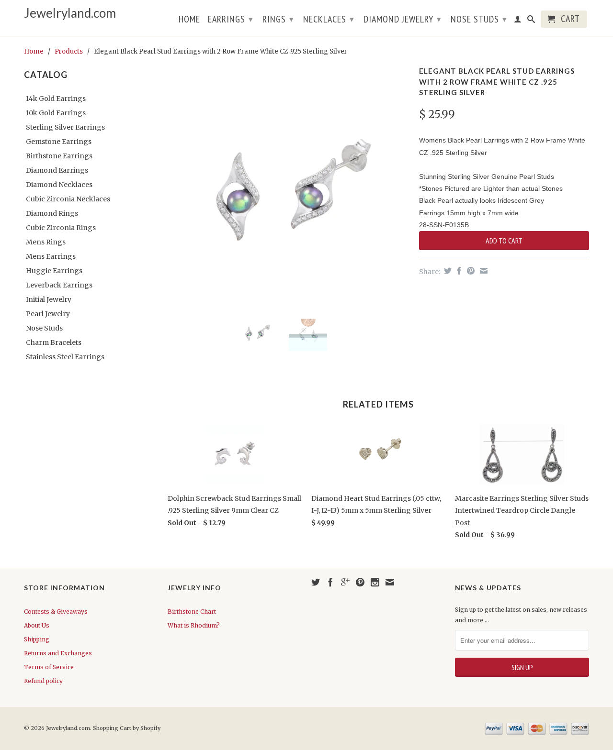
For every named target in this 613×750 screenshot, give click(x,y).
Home (189, 20)
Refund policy (43, 680)
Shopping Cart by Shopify (126, 728)
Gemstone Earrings (58, 141)
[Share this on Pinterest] (470, 271)
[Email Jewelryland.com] (390, 582)
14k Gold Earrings (56, 98)
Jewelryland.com (70, 13)
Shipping (36, 639)
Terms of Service (49, 667)
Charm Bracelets (53, 342)
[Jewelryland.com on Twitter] (315, 582)
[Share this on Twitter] (447, 271)
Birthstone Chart (192, 611)
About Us (36, 625)
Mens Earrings (51, 256)
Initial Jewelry (48, 299)
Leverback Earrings (59, 285)
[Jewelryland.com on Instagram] (375, 582)
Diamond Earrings (57, 170)
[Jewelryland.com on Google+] (345, 582)
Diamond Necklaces (59, 184)
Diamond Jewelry (402, 19)
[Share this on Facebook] (458, 271)
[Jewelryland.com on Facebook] (330, 582)
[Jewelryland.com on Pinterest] (360, 582)
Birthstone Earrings (59, 156)
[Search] (531, 21)
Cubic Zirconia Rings (61, 227)
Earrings (230, 19)
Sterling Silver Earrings (65, 127)
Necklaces (328, 19)
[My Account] (518, 21)
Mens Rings (46, 242)
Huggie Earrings (54, 270)
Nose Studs (479, 19)
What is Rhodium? (194, 625)
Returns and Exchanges (58, 653)
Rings (278, 19)
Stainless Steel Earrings (65, 357)
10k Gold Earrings (56, 113)
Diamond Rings (52, 213)
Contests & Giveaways (56, 611)
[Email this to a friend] (482, 271)
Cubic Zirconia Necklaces (68, 199)
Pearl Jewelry (48, 313)
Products (69, 51)
